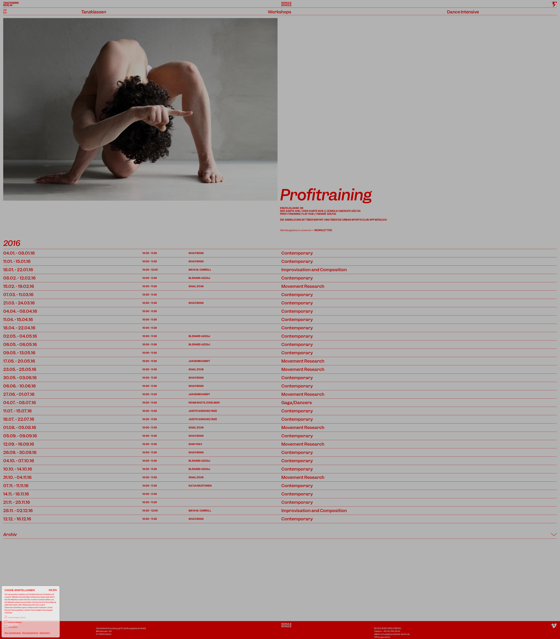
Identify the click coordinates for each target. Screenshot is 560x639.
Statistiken (13, 627)
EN (5, 12)
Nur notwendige (13, 632)
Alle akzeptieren (30, 632)
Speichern (45, 632)
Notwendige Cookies (17, 617)
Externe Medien (15, 622)
